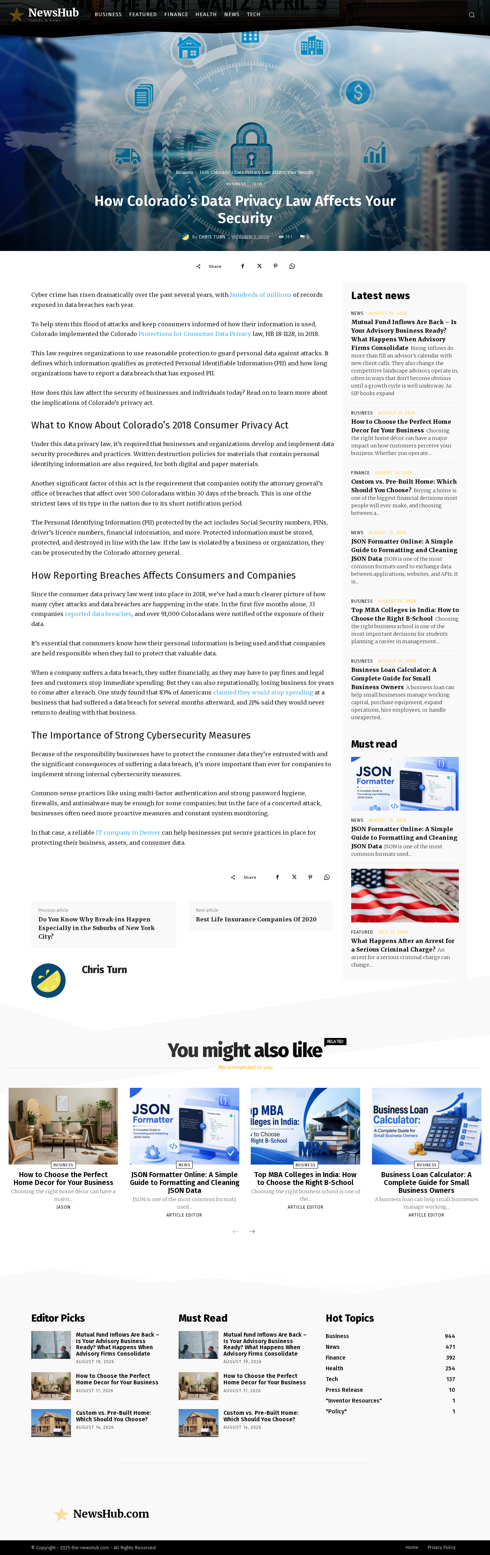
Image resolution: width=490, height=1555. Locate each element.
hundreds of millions (261, 294)
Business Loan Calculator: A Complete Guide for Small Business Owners (394, 678)
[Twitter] (259, 266)
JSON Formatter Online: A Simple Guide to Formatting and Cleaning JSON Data (404, 550)
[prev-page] (235, 1232)
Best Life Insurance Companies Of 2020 (256, 919)
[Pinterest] (275, 266)
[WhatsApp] (292, 266)
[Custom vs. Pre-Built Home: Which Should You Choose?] (51, 1423)
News (357, 313)
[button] (471, 14)
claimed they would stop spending (263, 692)
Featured (362, 932)
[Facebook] (242, 266)
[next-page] (252, 1232)
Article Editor (184, 1215)
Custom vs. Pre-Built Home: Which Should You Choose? (113, 1416)
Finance (360, 473)
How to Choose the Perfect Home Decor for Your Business (63, 1178)
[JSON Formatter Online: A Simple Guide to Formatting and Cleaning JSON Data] (405, 784)
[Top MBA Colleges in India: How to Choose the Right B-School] (305, 1126)
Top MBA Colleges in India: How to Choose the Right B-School (305, 1178)
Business (184, 172)
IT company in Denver (128, 832)
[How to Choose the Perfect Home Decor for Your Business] (63, 1126)
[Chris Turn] (186, 237)
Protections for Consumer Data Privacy (194, 333)
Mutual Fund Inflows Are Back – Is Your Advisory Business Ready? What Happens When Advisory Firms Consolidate (117, 1344)
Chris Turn (212, 237)
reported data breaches (98, 613)
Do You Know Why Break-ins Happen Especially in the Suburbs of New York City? (96, 928)
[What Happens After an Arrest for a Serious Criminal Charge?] (405, 896)
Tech (257, 184)
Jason (63, 1207)
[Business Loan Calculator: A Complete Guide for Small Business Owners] (426, 1126)
